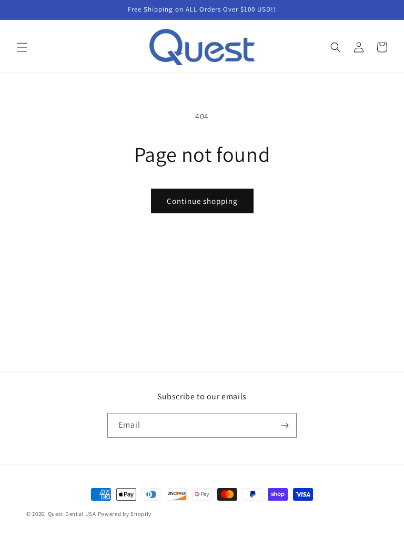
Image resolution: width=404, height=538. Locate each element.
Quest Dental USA (72, 514)
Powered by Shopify (125, 514)
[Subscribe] (284, 425)
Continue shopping (202, 201)
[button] (22, 47)
